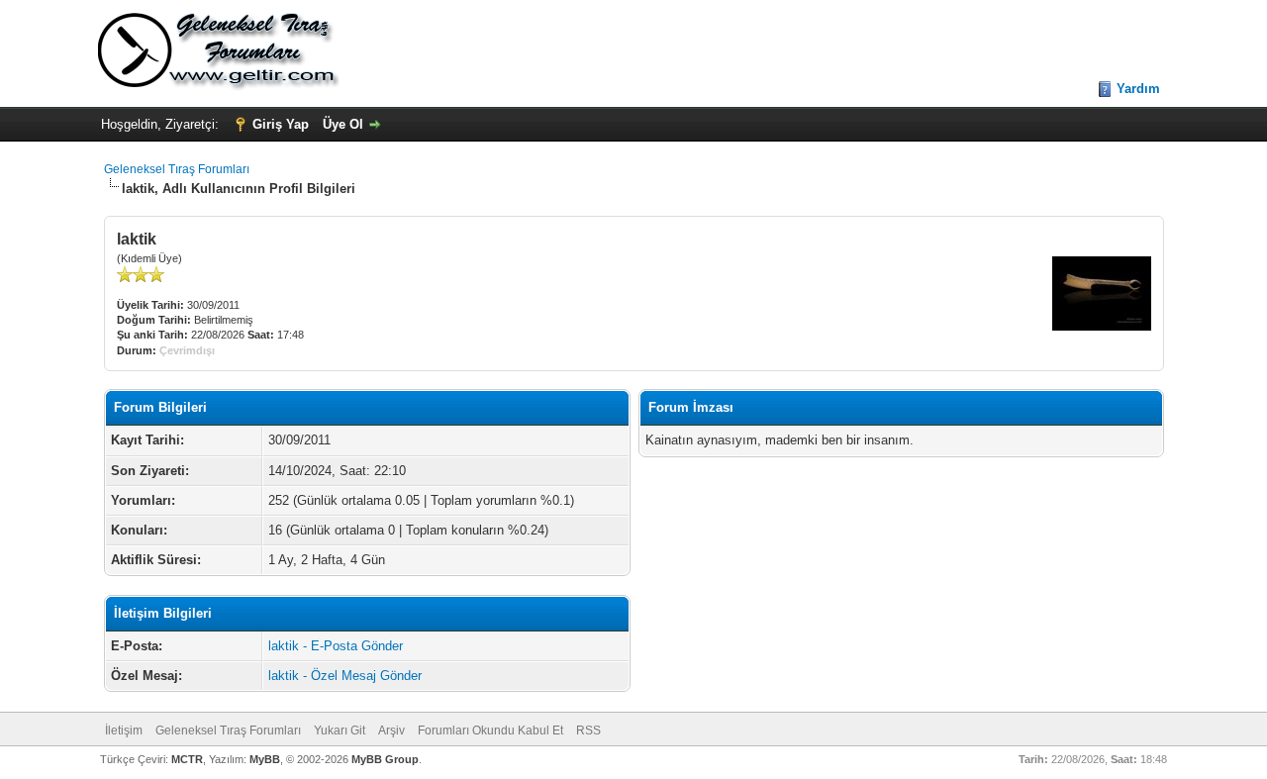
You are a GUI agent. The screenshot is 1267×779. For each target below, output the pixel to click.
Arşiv (391, 730)
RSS (588, 730)
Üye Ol (343, 124)
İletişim (124, 730)
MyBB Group (385, 759)
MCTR (187, 759)
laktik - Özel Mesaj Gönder (345, 675)
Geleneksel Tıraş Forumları (176, 169)
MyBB (264, 759)
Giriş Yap (280, 124)
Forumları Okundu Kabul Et (490, 730)
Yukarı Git (339, 730)
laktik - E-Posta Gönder (335, 645)
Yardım (1138, 88)
